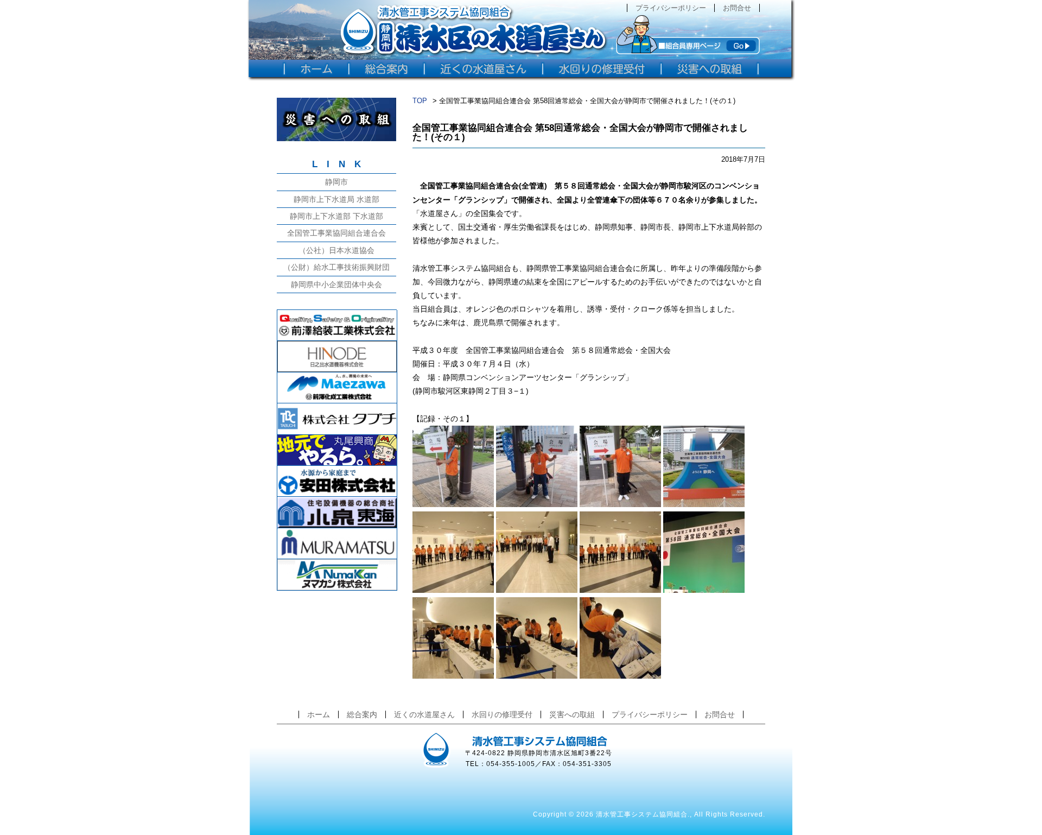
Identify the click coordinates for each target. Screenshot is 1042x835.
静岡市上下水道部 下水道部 (336, 216)
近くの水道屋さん (424, 714)
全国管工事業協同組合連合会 (336, 233)
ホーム (318, 714)
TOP (419, 101)
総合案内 (362, 714)
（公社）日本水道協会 (336, 250)
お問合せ (737, 8)
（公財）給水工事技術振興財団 (336, 267)
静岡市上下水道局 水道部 (336, 199)
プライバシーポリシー (671, 8)
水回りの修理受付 (502, 714)
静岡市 (336, 182)
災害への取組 (572, 714)
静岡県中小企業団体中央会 (336, 284)
